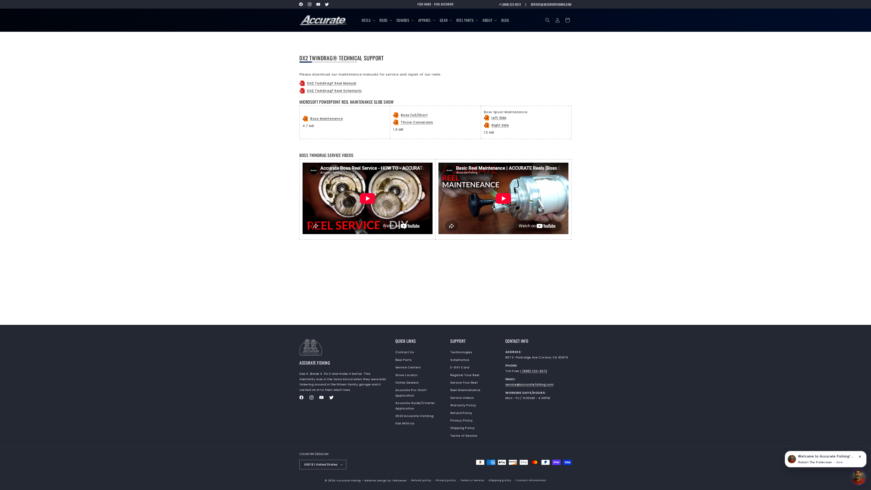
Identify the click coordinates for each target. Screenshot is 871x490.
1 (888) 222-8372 (534, 371)
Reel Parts (465, 20)
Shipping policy (500, 480)
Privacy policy (446, 480)
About (487, 20)
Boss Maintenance (326, 118)
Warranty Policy (463, 405)
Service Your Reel (464, 382)
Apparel (424, 20)
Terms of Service (463, 436)
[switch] (858, 477)
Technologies (461, 352)
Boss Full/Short (414, 115)
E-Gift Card (459, 367)
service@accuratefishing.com (551, 4)
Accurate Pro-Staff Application (411, 392)
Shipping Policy (462, 428)
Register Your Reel (465, 375)
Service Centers (408, 367)
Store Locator (406, 375)
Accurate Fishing (349, 480)
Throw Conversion (417, 122)
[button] (368, 20)
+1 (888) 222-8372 (510, 4)
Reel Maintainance (465, 390)
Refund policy (421, 480)
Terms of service (472, 480)
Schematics (459, 360)
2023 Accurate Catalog (414, 416)
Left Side (499, 117)
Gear (444, 20)
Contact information (531, 480)
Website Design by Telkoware (385, 480)
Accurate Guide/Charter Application (415, 405)
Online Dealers (407, 382)
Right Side (500, 125)
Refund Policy (461, 413)
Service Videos (462, 398)
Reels (366, 20)
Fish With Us (404, 423)
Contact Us (404, 352)
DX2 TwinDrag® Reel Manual (331, 83)
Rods (383, 20)
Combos (402, 20)
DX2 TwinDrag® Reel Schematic (334, 90)
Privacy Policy (461, 420)
